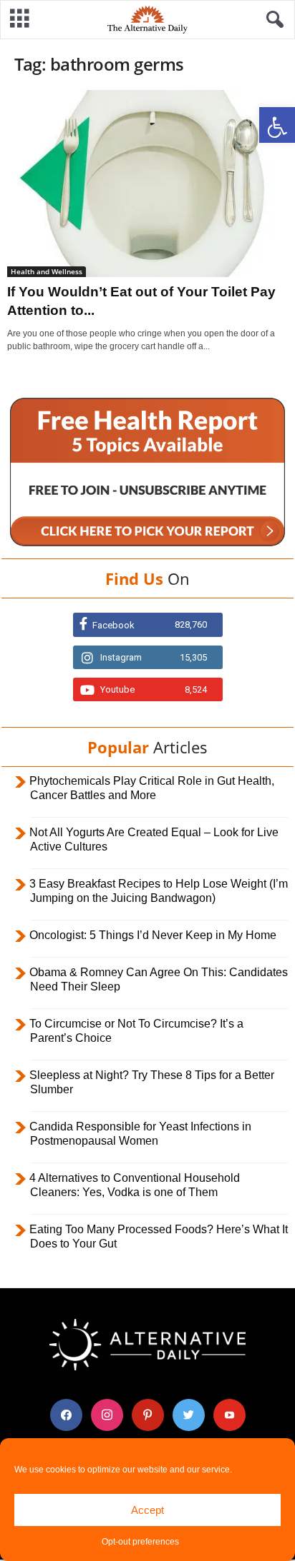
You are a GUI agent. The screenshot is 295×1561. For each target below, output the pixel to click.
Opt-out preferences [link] (140, 1542)
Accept (147, 1510)
